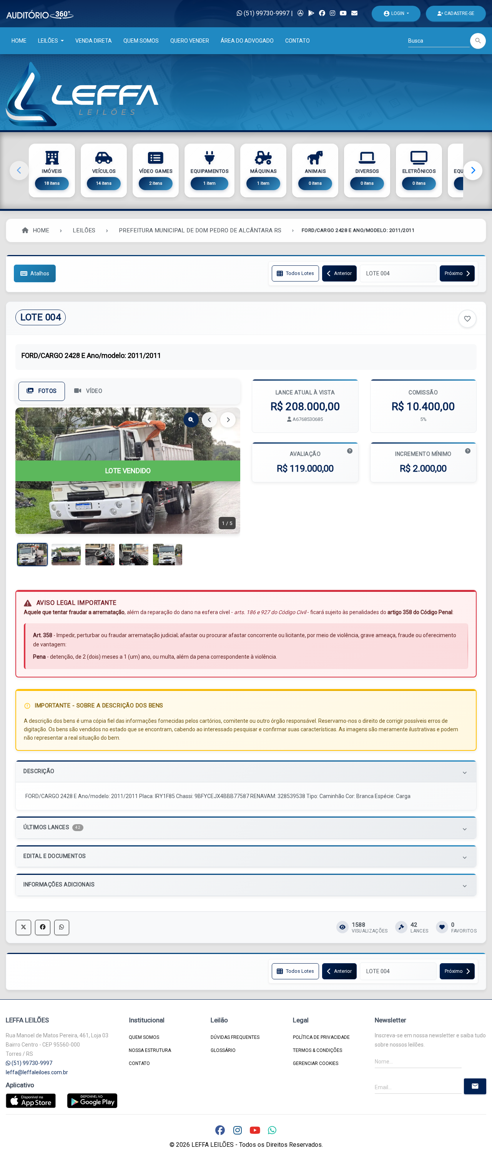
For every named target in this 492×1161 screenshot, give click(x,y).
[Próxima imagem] (228, 419)
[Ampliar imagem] (191, 419)
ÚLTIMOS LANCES (246, 828)
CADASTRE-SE (458, 13)
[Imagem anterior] (209, 419)
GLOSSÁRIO (223, 1050)
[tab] (246, 771)
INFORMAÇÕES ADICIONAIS (246, 885)
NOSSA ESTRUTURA (150, 1050)
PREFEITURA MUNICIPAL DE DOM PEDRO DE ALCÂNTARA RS (200, 230)
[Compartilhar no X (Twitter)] (23, 927)
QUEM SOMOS (141, 41)
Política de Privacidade (321, 1037)
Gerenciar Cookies (315, 1063)
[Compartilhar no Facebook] (42, 927)
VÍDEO (93, 391)
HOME (19, 41)
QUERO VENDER (189, 41)
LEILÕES (48, 41)
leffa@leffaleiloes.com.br (37, 1072)
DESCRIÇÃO (246, 772)
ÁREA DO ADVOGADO (247, 41)
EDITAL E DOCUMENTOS (246, 857)
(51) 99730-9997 (265, 13)
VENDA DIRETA (93, 41)
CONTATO (297, 41)
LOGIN (394, 13)
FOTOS (47, 391)
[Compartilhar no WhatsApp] (61, 927)
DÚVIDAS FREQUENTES (235, 1037)
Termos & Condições (317, 1050)
